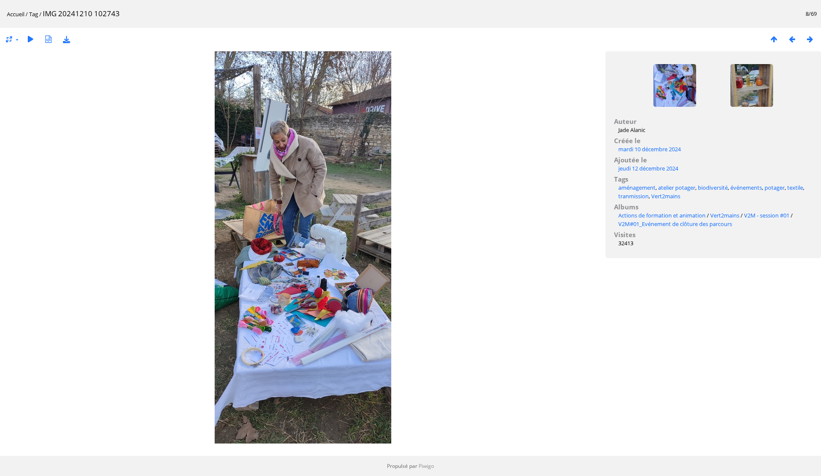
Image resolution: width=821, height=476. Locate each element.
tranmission (633, 196)
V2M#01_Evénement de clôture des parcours (675, 224)
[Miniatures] (774, 39)
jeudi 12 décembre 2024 (648, 168)
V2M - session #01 (767, 215)
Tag (33, 14)
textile (795, 187)
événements (746, 187)
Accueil (15, 14)
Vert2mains (665, 196)
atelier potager (676, 187)
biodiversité (713, 187)
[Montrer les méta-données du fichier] (48, 39)
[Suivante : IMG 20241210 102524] (810, 39)
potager (775, 187)
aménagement (637, 187)
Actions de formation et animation (662, 215)
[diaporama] (30, 39)
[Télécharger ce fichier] (66, 39)
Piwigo (426, 466)
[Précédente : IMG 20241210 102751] (792, 39)
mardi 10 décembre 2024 (649, 149)
